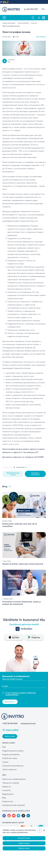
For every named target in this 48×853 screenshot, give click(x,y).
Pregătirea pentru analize (13, 751)
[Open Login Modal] (39, 17)
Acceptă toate (24, 838)
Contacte (6, 790)
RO (43, 9)
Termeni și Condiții (18, 693)
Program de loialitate (11, 755)
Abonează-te (10, 702)
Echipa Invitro (7, 801)
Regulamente (8, 794)
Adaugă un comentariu (35, 474)
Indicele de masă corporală (13, 805)
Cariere (5, 762)
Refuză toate (24, 848)
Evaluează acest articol (13, 474)
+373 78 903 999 (9, 723)
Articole (34, 23)
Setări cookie (10, 736)
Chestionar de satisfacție (12, 766)
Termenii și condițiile (10, 783)
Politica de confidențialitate (14, 779)
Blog (4, 798)
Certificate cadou (9, 758)
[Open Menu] (4, 18)
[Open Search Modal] (33, 17)
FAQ (4, 747)
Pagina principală (8, 23)
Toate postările (23, 23)
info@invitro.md (28, 723)
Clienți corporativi (9, 769)
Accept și (20, 694)
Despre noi (6, 787)
